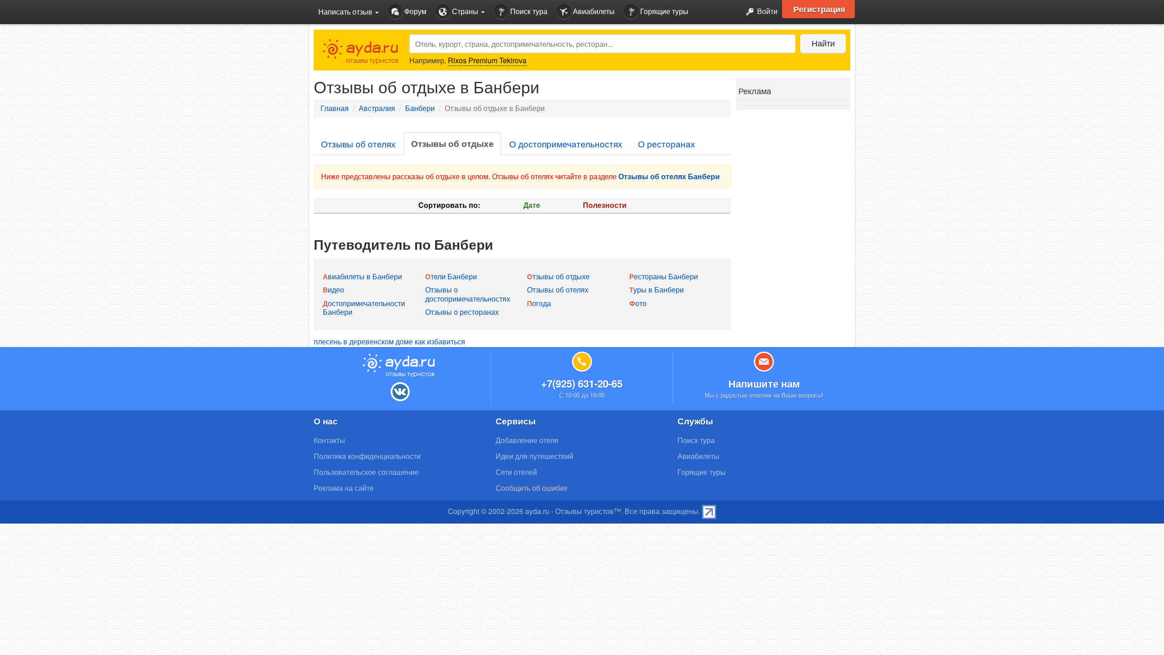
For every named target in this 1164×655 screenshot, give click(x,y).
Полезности (605, 205)
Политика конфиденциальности (367, 456)
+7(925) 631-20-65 (581, 383)
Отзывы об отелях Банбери (669, 176)
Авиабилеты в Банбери (362, 276)
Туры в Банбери (656, 289)
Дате (531, 205)
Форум (414, 11)
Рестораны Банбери (663, 276)
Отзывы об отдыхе (452, 143)
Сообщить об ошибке (531, 488)
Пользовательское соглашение (366, 472)
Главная (335, 108)
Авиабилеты (593, 11)
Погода (539, 303)
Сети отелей (516, 472)
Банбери (420, 108)
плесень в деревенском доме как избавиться (389, 341)
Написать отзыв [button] (346, 11)
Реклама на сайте (344, 488)
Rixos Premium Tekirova (487, 60)
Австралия (377, 108)
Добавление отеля (527, 440)
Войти (766, 11)
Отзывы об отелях (358, 143)
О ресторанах (666, 143)
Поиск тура (527, 11)
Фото (638, 303)
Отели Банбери (451, 276)
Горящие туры (663, 11)
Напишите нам (764, 383)
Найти (823, 43)
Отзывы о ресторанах (462, 312)
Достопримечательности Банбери (364, 307)
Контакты (329, 440)
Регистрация (819, 9)
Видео (333, 289)
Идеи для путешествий (534, 456)
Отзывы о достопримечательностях (467, 293)
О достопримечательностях (565, 143)
